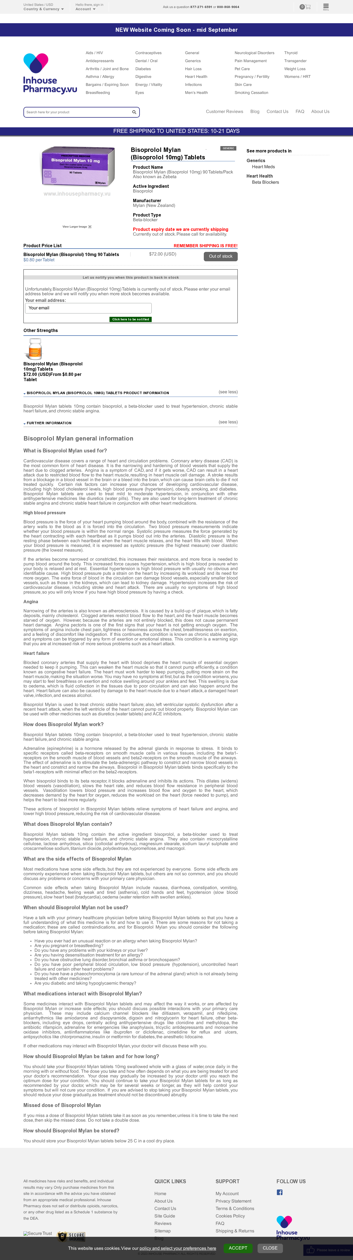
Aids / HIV (94, 53)
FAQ (300, 112)
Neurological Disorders (254, 53)
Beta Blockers (265, 182)
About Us (320, 112)
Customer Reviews (224, 112)
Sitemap (162, 1231)
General (192, 53)
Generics (193, 61)
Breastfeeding (98, 93)
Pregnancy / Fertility (252, 77)
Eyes (139, 93)
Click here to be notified (130, 319)
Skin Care (243, 85)
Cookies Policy (230, 1216)
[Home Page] (293, 1229)
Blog (255, 112)
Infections (193, 85)
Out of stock (220, 256)
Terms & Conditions (235, 1209)
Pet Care (242, 69)
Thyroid (291, 53)
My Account (227, 1194)
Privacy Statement (233, 1201)
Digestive (143, 77)
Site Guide (164, 1216)
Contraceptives (148, 53)
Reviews (163, 1224)
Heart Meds (263, 167)
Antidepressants (100, 61)
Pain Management (251, 61)
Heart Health (196, 77)
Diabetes (143, 69)
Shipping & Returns (235, 1231)
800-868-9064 (228, 7)
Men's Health (196, 93)
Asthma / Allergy (100, 77)
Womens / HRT (297, 77)
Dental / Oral (146, 61)
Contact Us (277, 112)
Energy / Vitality (148, 85)
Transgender (295, 61)
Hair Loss (193, 69)
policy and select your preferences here (178, 1248)
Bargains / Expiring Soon (107, 85)
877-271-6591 (201, 7)
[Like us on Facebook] (280, 1192)
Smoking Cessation (251, 93)
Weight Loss (295, 69)
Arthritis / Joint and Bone (107, 69)
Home (160, 1194)
